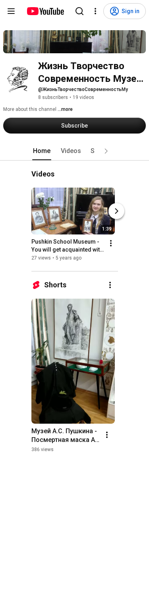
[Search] (79, 11)
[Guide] (11, 11)
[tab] (41, 151)
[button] (106, 151)
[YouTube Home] (45, 11)
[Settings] (95, 11)
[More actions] (111, 243)
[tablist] (74, 151)
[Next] (116, 211)
